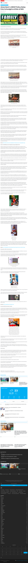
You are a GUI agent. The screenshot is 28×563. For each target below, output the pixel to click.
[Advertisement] (14, 54)
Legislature (2, 521)
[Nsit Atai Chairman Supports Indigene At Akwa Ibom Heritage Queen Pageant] (23, 470)
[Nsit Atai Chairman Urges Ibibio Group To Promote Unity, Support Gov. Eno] (23, 476)
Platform (2, 531)
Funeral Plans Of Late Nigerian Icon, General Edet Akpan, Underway (14, 410)
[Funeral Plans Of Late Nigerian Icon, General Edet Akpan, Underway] (3, 411)
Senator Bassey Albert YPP (3, 493)
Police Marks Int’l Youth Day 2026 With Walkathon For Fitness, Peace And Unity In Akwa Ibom (7, 445)
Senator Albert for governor (14, 492)
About (20, 560)
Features (2, 513)
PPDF (10, 492)
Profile (1, 536)
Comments (22, 401)
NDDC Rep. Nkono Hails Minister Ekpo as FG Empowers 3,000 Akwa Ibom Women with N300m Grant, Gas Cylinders (23, 383)
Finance (2, 514)
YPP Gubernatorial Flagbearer (23, 493)
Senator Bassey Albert (20, 492)
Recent (14, 401)
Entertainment (2, 510)
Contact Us (22, 560)
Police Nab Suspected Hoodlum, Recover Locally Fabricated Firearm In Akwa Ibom (20, 445)
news (1, 527)
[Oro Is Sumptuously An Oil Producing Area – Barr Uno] (3, 415)
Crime (1, 504)
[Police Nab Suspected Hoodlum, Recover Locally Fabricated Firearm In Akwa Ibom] (21, 440)
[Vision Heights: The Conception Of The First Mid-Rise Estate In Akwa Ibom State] (3, 405)
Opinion (2, 530)
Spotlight (2, 539)
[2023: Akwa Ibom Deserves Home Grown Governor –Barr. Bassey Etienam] (3, 418)
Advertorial (2, 497)
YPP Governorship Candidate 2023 (15, 493)
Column (2, 502)
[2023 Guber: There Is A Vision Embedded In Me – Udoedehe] (3, 408)
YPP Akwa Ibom (9, 493)
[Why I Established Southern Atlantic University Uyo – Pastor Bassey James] (5, 476)
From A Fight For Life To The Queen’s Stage (13, 382)
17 (2, 552)
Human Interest (3, 519)
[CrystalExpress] (4, 3)
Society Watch (2, 537)
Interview (2, 520)
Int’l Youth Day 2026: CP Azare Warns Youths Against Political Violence (5, 383)
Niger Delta (2, 528)
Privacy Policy (25, 560)
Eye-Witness (2, 511)
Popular (5, 401)
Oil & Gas (2, 529)
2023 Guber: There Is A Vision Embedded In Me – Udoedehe (13, 407)
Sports (2, 538)
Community (2, 503)
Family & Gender (3, 512)
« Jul (1, 557)
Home (18, 560)
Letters (2, 522)
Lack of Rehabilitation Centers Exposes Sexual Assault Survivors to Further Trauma (14, 247)
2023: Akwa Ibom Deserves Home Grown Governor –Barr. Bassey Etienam (15, 417)
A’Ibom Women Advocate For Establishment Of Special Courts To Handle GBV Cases (14, 142)
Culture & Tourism (3, 505)
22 (21, 552)
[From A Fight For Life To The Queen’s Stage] (14, 379)
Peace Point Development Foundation (5, 492)
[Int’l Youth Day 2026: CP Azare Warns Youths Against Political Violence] (5, 379)
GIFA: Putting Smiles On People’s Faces (9, 304)
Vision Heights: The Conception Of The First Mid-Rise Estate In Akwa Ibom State (15, 404)
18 (6, 552)
